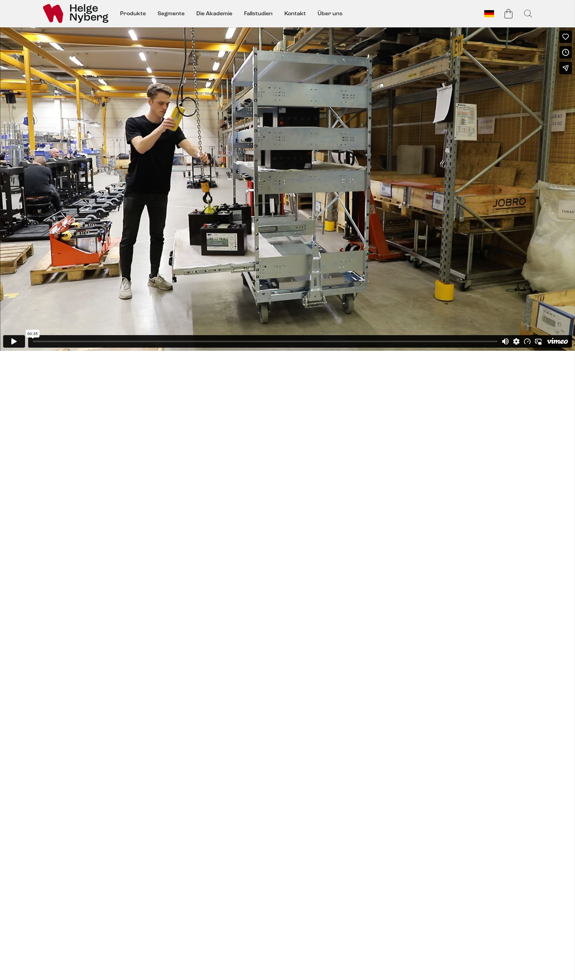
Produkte (133, 13)
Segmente (171, 13)
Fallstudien (258, 13)
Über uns (330, 13)
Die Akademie (214, 13)
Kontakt (295, 13)
